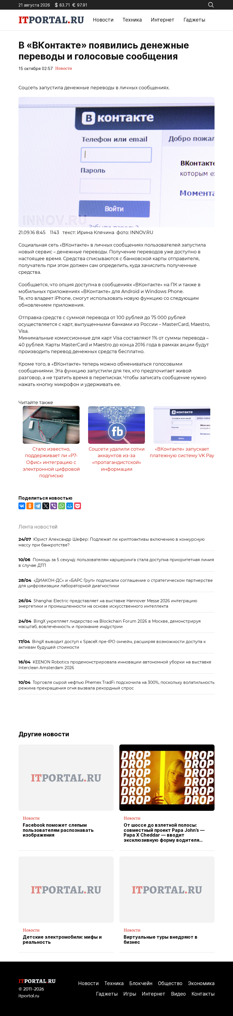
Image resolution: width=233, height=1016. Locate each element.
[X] (45, 505)
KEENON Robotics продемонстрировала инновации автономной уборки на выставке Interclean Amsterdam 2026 (114, 664)
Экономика (201, 983)
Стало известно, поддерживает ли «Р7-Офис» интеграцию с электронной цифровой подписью (51, 462)
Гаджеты (194, 20)
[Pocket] (77, 505)
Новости (103, 20)
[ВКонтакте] (21, 505)
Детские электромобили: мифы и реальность (62, 940)
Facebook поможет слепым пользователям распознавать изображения (58, 830)
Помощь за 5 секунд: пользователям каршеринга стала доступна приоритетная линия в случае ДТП (116, 562)
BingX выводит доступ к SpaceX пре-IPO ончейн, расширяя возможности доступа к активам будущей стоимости (112, 644)
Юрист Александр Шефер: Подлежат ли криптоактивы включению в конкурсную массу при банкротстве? (111, 542)
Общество (170, 983)
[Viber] (53, 505)
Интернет (162, 20)
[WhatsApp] (61, 505)
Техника (132, 20)
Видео (178, 994)
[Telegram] (37, 505)
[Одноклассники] (29, 505)
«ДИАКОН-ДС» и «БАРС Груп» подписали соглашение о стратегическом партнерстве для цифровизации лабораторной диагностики (115, 583)
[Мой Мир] (69, 505)
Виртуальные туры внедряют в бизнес (160, 940)
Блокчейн (140, 983)
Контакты (203, 994)
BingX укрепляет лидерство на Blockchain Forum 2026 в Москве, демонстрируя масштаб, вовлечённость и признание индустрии (109, 623)
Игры (129, 994)
